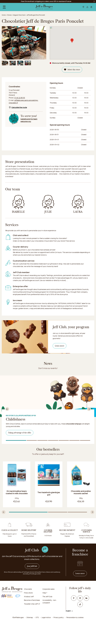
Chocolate (28, 589)
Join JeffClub (32, 566)
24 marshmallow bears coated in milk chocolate (17, 492)
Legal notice (46, 617)
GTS (37, 617)
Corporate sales (48, 589)
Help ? (44, 593)
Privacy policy (59, 617)
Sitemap (29, 617)
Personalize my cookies (74, 617)
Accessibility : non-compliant (49, 601)
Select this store (74, 70)
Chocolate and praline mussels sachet (81, 492)
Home (4, 15)
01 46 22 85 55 (19, 98)
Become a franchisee (32, 600)
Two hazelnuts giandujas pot (49, 493)
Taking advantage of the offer (19, 433)
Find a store (28, 593)
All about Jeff (29, 596)
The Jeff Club (47, 596)
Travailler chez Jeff (31, 604)
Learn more (59, 346)
